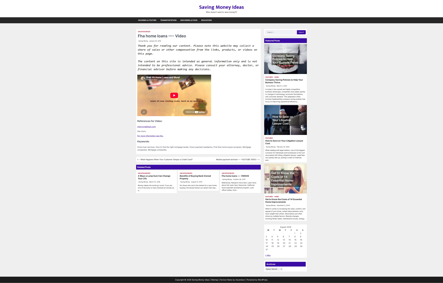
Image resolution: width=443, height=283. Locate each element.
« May (268, 255)
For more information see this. (150, 136)
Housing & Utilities (147, 20)
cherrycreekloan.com (146, 126)
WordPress (262, 280)
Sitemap (214, 280)
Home (276, 77)
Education (206, 20)
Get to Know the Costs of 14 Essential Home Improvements (283, 200)
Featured (269, 77)
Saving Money (143, 41)
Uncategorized (144, 31)
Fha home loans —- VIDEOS (235, 176)
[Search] (305, 20)
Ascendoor (240, 280)
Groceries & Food (188, 20)
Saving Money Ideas (221, 7)
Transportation (168, 20)
